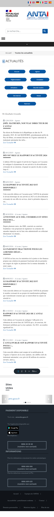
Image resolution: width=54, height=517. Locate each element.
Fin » (34, 371)
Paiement (27, 104)
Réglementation (15, 80)
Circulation (40, 80)
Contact (41, 500)
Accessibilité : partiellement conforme (20, 500)
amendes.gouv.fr (22, 417)
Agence (37, 72)
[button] (5, 399)
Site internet (17, 96)
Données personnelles (10, 507)
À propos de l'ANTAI (31, 494)
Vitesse (39, 96)
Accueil (9, 53)
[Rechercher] (45, 31)
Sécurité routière (38, 88)
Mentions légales (29, 507)
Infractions (14, 88)
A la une (16, 72)
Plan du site (45, 507)
